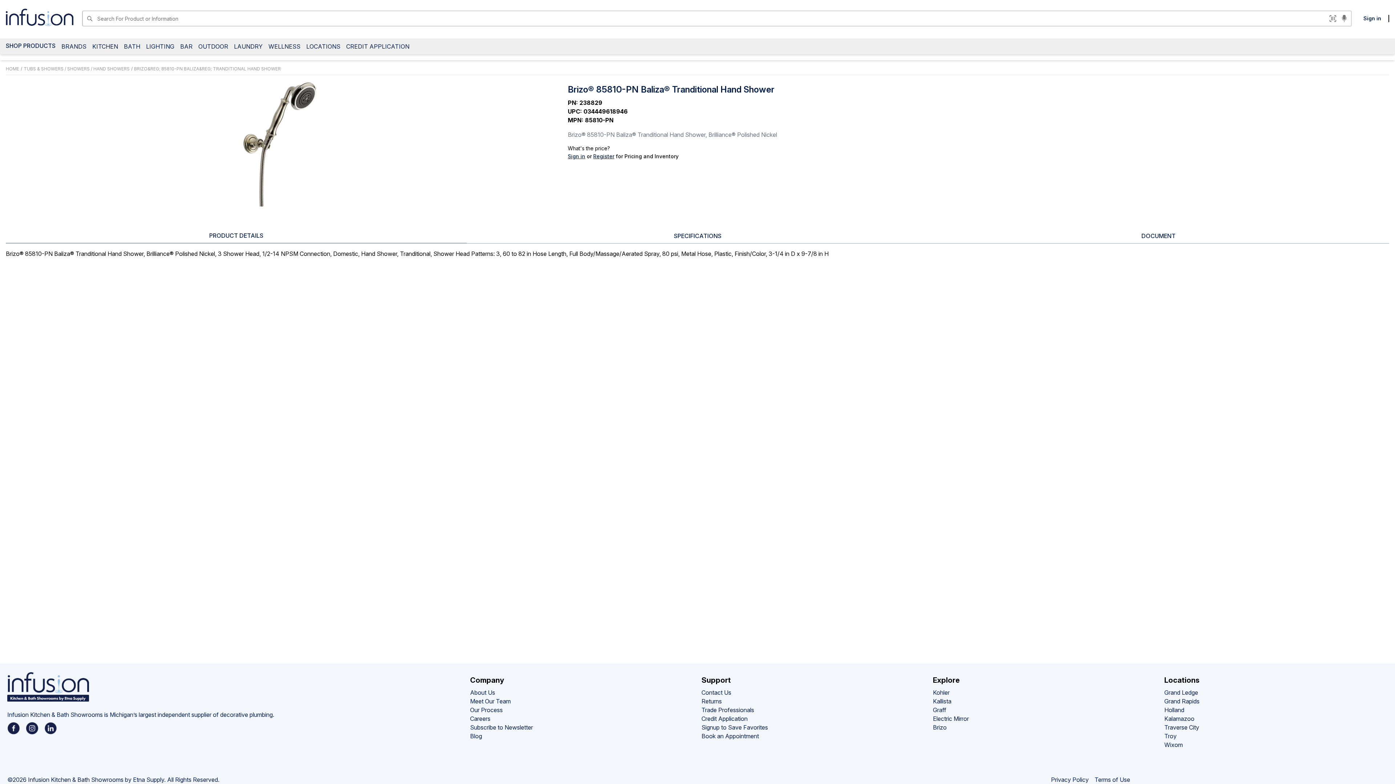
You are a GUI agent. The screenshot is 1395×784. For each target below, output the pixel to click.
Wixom (1173, 744)
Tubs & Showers (44, 69)
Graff (939, 710)
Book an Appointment (730, 736)
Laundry (248, 46)
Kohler (941, 692)
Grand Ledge (1181, 692)
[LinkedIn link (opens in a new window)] (50, 728)
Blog (476, 736)
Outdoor (213, 46)
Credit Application (377, 46)
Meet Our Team (490, 701)
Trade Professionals (727, 710)
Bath (132, 46)
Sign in (1372, 18)
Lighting (160, 46)
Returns (711, 701)
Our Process (486, 710)
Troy (1170, 736)
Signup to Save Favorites (734, 727)
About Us (482, 692)
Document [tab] (1158, 236)
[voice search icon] (1344, 19)
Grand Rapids (1182, 701)
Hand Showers (111, 69)
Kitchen (105, 46)
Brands (73, 46)
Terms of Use (1112, 779)
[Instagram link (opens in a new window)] (32, 728)
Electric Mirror (951, 718)
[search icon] (89, 18)
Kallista (942, 701)
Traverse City (1181, 727)
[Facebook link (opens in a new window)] (13, 728)
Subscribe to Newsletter (501, 727)
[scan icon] (1333, 18)
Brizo (940, 727)
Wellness (284, 46)
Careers (480, 718)
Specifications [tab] (697, 236)
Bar (186, 46)
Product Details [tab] (236, 235)
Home (12, 69)
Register (603, 156)
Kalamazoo (1179, 718)
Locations (323, 46)
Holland (1174, 710)
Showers (78, 69)
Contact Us (716, 692)
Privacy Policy (1070, 779)
